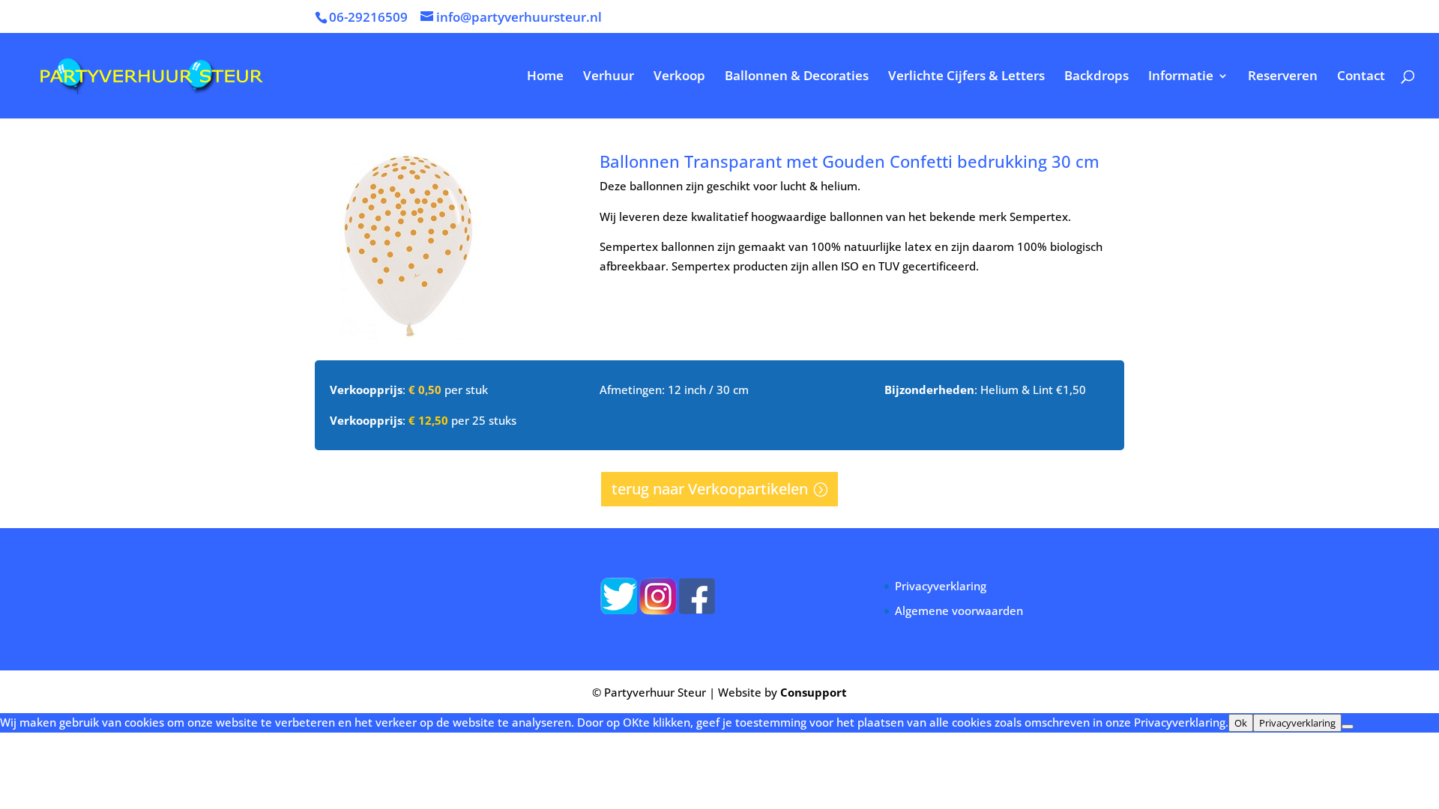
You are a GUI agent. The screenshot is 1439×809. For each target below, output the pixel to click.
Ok (1240, 723)
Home (545, 77)
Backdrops (1096, 77)
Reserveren (1283, 77)
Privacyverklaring (940, 585)
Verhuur (608, 77)
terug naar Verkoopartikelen (710, 489)
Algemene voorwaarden (959, 610)
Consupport (813, 692)
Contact (1361, 77)
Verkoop (679, 77)
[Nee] (1348, 726)
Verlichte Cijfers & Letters (966, 77)
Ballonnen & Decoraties (797, 77)
